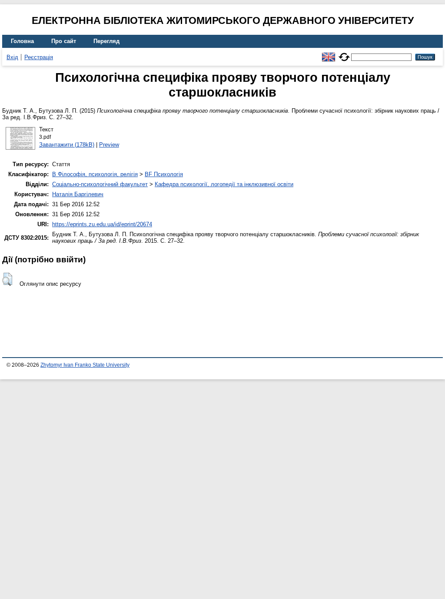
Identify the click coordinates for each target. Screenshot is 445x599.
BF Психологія (164, 174)
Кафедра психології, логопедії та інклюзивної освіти (224, 184)
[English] (328, 53)
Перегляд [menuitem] (106, 41)
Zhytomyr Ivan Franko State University (85, 365)
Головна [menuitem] (22, 41)
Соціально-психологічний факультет (100, 184)
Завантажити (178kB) (66, 144)
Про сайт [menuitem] (63, 41)
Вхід (12, 57)
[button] (7, 279)
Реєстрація (38, 57)
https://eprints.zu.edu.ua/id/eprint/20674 (102, 224)
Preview (109, 144)
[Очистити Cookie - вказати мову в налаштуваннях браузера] (344, 53)
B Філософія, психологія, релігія (95, 174)
